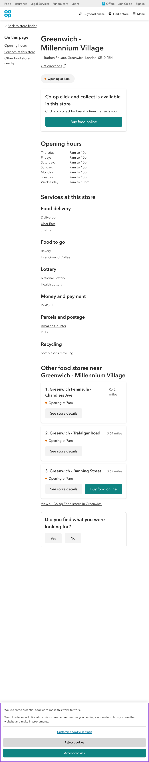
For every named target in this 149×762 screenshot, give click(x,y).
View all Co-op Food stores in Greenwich (71, 504)
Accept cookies (74, 753)
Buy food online (84, 122)
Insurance (21, 3)
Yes (53, 538)
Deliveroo (48, 217)
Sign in (140, 3)
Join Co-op (125, 3)
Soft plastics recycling (57, 353)
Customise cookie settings (74, 732)
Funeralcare (60, 3)
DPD (44, 332)
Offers (110, 3)
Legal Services (40, 3)
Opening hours (15, 46)
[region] (74, 732)
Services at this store (19, 52)
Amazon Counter (53, 326)
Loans (75, 3)
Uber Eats (48, 224)
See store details (66, 414)
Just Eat (47, 230)
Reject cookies (74, 742)
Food (7, 3)
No (73, 538)
